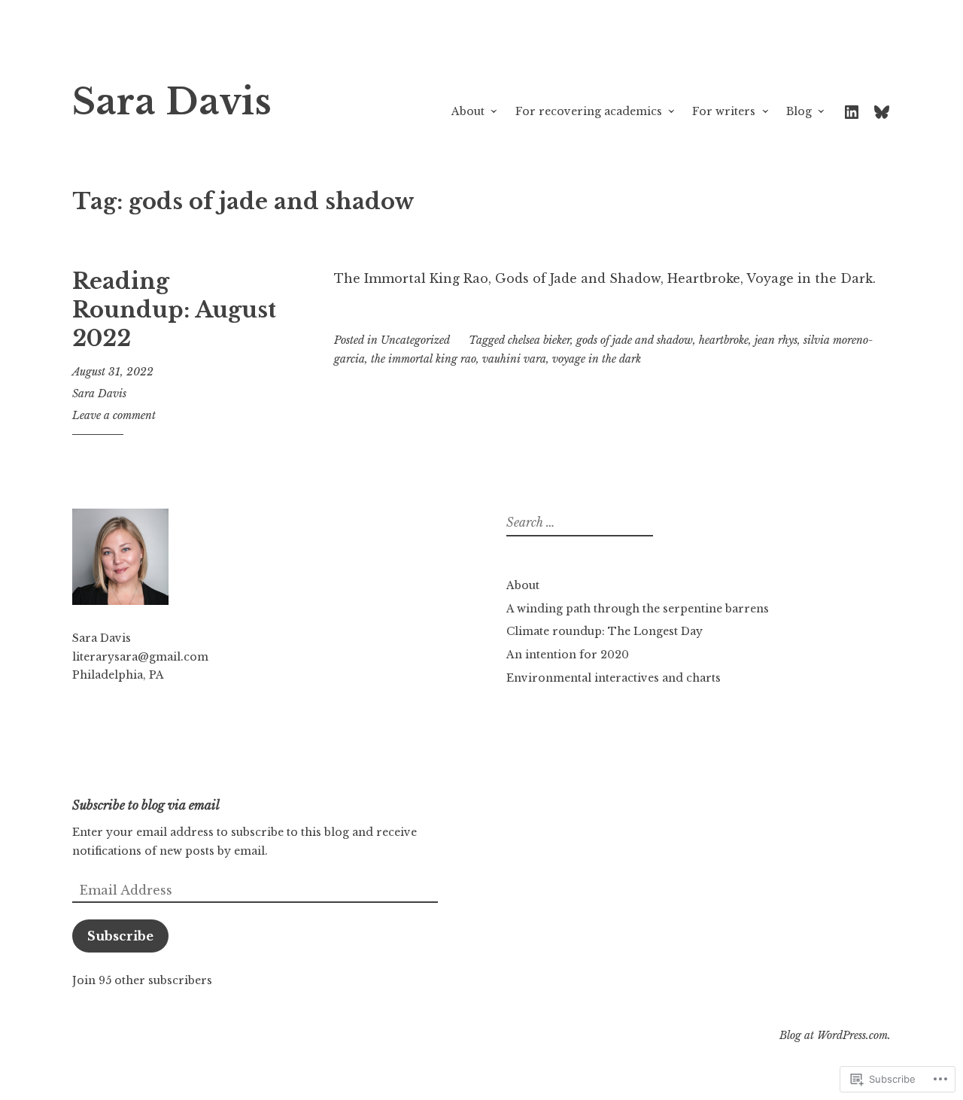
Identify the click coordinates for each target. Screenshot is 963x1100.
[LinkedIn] (852, 111)
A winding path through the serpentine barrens (637, 608)
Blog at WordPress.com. (835, 1035)
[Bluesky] (882, 111)
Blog (799, 111)
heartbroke (724, 340)
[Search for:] (577, 523)
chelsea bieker (539, 340)
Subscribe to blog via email (146, 805)
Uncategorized (415, 340)
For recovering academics (588, 111)
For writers (723, 111)
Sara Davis (172, 102)
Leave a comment (114, 415)
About (468, 111)
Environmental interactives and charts (613, 678)
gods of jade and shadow (634, 340)
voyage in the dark (596, 359)
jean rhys (776, 340)
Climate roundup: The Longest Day (604, 631)
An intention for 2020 (567, 654)
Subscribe (120, 936)
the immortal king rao (423, 359)
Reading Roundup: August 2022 (174, 309)
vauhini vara (514, 359)
